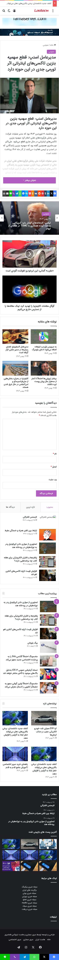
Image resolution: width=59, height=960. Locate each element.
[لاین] (10, 193)
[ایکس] (51, 193)
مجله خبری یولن (29, 893)
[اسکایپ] (26, 193)
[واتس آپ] (19, 193)
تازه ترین (30, 507)
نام (55, 453)
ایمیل (54, 466)
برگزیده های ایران (30, 890)
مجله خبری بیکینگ (29, 886)
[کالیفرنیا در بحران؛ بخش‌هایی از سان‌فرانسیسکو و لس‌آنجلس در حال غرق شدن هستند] (15, 368)
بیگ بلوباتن (33, 643)
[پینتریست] (42, 193)
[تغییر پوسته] (9, 12)
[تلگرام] (16, 193)
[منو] (52, 12)
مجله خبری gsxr (29, 899)
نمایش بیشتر (30, 180)
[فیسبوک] (55, 193)
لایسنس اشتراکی (30, 517)
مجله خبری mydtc (29, 902)
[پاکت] (29, 193)
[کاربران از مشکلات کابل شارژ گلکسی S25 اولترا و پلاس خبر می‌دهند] (48, 866)
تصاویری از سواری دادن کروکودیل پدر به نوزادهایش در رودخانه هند (21, 545)
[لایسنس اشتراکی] (47, 521)
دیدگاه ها (10, 507)
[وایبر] (13, 193)
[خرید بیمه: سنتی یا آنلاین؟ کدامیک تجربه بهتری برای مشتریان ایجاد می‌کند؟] (48, 844)
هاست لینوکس (17, 934)
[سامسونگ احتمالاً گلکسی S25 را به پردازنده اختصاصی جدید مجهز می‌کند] (48, 660)
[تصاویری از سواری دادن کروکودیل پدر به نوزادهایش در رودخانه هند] (47, 548)
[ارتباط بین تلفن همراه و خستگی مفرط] (47, 534)
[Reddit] (39, 193)
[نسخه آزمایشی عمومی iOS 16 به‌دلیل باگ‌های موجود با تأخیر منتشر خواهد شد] (48, 674)
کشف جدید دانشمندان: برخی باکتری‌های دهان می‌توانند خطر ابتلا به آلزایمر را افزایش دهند (15, 733)
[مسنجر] (23, 193)
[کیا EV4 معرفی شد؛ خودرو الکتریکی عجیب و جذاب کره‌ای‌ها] (44, 718)
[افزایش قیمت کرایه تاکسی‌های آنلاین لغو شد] (47, 575)
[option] (29, 218)
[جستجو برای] (3, 12)
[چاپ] (4, 193)
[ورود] (14, 12)
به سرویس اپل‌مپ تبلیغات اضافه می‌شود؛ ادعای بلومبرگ (44, 348)
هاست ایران (40, 939)
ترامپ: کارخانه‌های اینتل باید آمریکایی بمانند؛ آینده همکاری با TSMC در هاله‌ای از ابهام (29, 225)
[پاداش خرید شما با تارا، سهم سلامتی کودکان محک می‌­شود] (11, 866)
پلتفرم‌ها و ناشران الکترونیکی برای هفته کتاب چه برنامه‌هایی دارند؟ (20, 559)
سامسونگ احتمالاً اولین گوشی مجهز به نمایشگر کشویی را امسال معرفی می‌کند (21, 685)
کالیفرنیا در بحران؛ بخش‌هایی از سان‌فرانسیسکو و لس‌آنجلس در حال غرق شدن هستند (16, 383)
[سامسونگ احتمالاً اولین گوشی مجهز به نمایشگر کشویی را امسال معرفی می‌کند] (48, 687)
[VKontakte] (36, 193)
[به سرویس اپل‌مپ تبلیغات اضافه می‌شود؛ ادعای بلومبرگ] (44, 336)
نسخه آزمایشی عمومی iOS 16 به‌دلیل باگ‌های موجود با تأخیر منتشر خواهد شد (20, 671)
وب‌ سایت (53, 479)
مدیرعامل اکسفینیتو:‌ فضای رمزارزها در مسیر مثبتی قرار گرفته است (17, 349)
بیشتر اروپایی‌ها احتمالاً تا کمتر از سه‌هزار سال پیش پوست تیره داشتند (44, 381)
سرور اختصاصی (15, 939)
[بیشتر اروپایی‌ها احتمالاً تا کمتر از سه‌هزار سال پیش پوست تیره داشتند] (44, 368)
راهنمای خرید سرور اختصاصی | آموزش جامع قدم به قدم (15, 766)
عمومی (45, 45)
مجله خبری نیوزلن (29, 896)
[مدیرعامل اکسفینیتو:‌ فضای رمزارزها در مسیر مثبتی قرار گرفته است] (15, 336)
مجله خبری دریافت (29, 909)
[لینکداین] (48, 193)
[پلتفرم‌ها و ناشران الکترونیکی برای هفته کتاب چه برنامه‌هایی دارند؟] (47, 561)
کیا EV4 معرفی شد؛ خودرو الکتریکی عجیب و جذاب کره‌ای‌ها (45, 732)
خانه (52, 45)
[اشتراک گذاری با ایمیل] (7, 193)
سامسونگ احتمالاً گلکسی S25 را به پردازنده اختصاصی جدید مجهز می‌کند (22, 658)
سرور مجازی (31, 934)
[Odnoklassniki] (32, 193)
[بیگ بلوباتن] (48, 647)
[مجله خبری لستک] (41, 11)
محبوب (49, 507)
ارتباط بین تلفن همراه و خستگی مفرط (21, 530)
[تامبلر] (45, 193)
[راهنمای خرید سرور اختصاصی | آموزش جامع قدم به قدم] (15, 754)
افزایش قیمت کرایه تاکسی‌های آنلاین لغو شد (21, 572)
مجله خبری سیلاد (30, 906)
